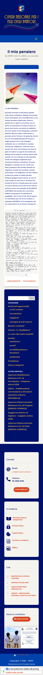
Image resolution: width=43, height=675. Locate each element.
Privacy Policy (18, 526)
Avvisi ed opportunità (18, 306)
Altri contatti (21, 489)
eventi (13, 345)
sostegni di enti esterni (21, 322)
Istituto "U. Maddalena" (19, 330)
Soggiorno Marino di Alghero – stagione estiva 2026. (20, 416)
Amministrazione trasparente (20, 519)
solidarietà (15, 357)
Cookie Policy (17, 533)
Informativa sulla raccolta (13, 672)
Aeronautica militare (19, 583)
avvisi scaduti (16, 309)
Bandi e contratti (16, 326)
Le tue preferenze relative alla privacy (23, 669)
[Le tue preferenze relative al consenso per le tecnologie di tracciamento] (4, 671)
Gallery (15, 547)
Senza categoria (16, 365)
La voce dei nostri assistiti (20, 334)
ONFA (10, 56)
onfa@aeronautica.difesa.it (21, 472)
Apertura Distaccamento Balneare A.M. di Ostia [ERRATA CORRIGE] (20, 426)
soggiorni (14, 318)
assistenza (15, 341)
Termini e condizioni (20, 540)
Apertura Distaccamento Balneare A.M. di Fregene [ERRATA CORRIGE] (20, 405)
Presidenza (13, 361)
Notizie (11, 338)
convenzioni (15, 313)
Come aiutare (22, 619)
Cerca (31, 298)
